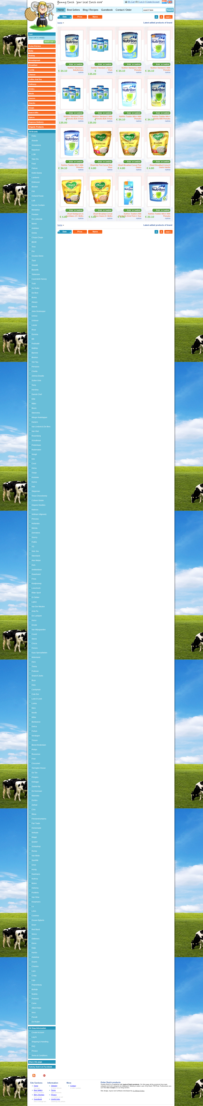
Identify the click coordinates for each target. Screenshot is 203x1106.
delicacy (32, 84)
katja (34, 948)
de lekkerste (37, 219)
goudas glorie (37, 256)
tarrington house (39, 768)
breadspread (34, 60)
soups (31, 108)
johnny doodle (38, 376)
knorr (34, 925)
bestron (35, 357)
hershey (35, 390)
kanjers (35, 422)
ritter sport (36, 593)
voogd (34, 454)
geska (34, 233)
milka (34, 717)
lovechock (36, 588)
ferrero (35, 648)
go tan (34, 773)
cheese (32, 75)
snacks (32, 103)
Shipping (54, 1086)
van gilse (35, 897)
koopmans (36, 902)
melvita (34, 528)
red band (36, 929)
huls (33, 565)
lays (34, 971)
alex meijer (36, 560)
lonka (34, 703)
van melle (36, 856)
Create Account (152, 2)
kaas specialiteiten (39, 653)
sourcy (34, 537)
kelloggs (35, 782)
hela (34, 685)
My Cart (131, 2)
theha (34, 667)
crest (34, 464)
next (168, 17)
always (34, 302)
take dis (35, 159)
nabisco (35, 510)
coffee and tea (35, 79)
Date (65, 17)
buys (34, 680)
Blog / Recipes (90, 10)
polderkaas (36, 445)
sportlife (35, 860)
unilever (35, 321)
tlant (34, 261)
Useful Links (55, 1099)
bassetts (35, 270)
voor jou (35, 551)
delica (34, 726)
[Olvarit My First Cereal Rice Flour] (100, 157)
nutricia (35, 879)
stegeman (36, 491)
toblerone (36, 274)
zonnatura (36, 533)
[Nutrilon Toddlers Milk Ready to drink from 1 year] (129, 206)
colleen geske (38, 500)
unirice (34, 316)
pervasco (35, 367)
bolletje (35, 989)
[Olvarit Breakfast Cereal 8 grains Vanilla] (158, 157)
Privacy (35, 1051)
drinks (31, 89)
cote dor (35, 694)
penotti (34, 1017)
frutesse (35, 671)
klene (34, 943)
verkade (35, 833)
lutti (33, 201)
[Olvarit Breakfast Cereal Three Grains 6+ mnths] (100, 206)
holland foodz (38, 196)
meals (31, 94)
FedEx (34, 542)
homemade (36, 828)
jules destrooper (38, 311)
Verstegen (36, 736)
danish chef (37, 394)
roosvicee (36, 754)
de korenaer (37, 791)
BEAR (34, 242)
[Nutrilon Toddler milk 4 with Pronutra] (129, 109)
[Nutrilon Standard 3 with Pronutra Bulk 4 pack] (100, 109)
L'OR (34, 154)
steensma (36, 413)
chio (34, 810)
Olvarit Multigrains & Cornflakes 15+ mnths (74, 215)
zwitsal (34, 805)
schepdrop (36, 846)
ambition (35, 228)
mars (34, 708)
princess (35, 519)
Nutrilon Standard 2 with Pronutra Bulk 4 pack (73, 117)
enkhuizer (36, 182)
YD (33, 547)
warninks (35, 796)
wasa (34, 814)
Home (61, 10)
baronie (35, 353)
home (60, 23)
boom (34, 408)
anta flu (35, 611)
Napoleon (36, 150)
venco (34, 934)
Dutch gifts (33, 113)
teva (34, 247)
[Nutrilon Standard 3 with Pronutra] (158, 60)
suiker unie (36, 380)
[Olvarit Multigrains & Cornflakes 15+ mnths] (72, 206)
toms (34, 385)
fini (33, 251)
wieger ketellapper (39, 417)
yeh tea (35, 362)
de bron (35, 293)
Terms (53, 1090)
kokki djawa (37, 173)
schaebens (36, 145)
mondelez (36, 210)
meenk (34, 307)
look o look (37, 699)
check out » (49, 42)
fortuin (34, 731)
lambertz (35, 177)
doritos (34, 800)
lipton (34, 602)
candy (31, 70)
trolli (34, 284)
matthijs (35, 348)
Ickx (33, 459)
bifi (33, 339)
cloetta (34, 371)
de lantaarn (37, 616)
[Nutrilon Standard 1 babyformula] (72, 60)
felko (34, 136)
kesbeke (35, 477)
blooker (35, 187)
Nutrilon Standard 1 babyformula (75, 69)
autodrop (35, 957)
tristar (34, 473)
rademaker (36, 450)
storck (34, 639)
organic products (36, 127)
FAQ (33, 1046)
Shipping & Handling (40, 1042)
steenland (36, 556)
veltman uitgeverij (39, 514)
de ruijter (36, 1022)
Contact (73, 1086)
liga (33, 980)
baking (32, 56)
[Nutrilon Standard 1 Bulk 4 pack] (100, 60)
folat (34, 164)
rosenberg (36, 436)
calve (34, 1003)
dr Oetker (35, 597)
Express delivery (36, 122)
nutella (34, 994)
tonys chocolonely (39, 496)
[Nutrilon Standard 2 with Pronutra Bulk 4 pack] (72, 109)
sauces (32, 98)
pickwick (35, 999)
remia (34, 851)
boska (34, 297)
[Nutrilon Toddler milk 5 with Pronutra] (72, 157)
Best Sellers (73, 10)
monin (34, 224)
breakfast (33, 65)
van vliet (35, 431)
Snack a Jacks (37, 676)
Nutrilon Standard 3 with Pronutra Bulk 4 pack (102, 117)
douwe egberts (38, 920)
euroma (35, 334)
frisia (34, 579)
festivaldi (35, 344)
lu (33, 906)
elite (33, 399)
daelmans (36, 874)
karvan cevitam (38, 205)
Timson (35, 740)
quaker (35, 842)
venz (34, 1013)
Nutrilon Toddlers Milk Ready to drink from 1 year (130, 215)
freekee (35, 214)
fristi (34, 759)
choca (34, 643)
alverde (35, 141)
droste (34, 625)
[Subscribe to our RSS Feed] (33, 1076)
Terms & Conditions (39, 1056)
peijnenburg (37, 985)
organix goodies (38, 505)
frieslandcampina (39, 819)
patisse (35, 168)
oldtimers (35, 939)
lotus (34, 911)
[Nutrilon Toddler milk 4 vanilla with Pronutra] (158, 109)
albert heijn (36, 1008)
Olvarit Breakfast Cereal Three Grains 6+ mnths (102, 215)
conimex (35, 916)
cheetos (35, 966)
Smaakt (35, 265)
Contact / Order (124, 10)
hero (34, 662)
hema (34, 468)
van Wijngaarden (39, 630)
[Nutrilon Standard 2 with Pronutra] (129, 60)
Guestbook (107, 10)
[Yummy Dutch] (39, 32)
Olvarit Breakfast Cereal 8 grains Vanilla (160, 166)
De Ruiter (35, 288)
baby (31, 51)
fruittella (35, 893)
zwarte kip (36, 786)
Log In (142, 2)
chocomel (36, 763)
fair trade (36, 823)
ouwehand (36, 574)
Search (170, 10)
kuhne (34, 482)
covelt (34, 634)
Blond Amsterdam (39, 745)
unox (34, 865)
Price (79, 17)
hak (33, 487)
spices (32, 117)
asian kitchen (35, 46)
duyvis (34, 962)
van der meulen (38, 607)
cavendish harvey (39, 279)
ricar (34, 330)
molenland (36, 657)
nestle (34, 713)
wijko (34, 404)
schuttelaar (36, 440)
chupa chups (37, 237)
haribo (34, 953)
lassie (34, 325)
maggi (34, 837)
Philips (34, 750)
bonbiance (36, 722)
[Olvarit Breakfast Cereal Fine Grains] (129, 157)
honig (34, 869)
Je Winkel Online (138, 1091)
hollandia (36, 523)
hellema (35, 888)
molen (34, 883)
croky (34, 976)
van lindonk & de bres (41, 427)
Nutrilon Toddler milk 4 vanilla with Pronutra (161, 117)
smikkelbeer (37, 570)
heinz (34, 620)
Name (95, 17)
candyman (36, 690)
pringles (35, 777)
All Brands (33, 132)
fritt (33, 191)
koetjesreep (36, 583)
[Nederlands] (164, 3)
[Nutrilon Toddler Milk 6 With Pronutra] (158, 206)
